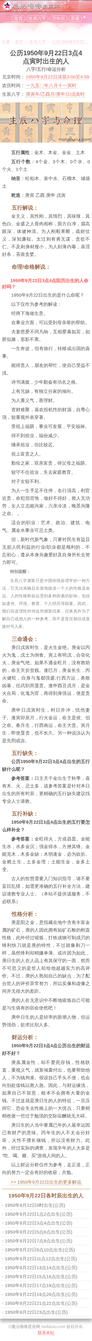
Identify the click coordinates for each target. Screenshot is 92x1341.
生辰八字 (37, 18)
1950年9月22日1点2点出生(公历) (38, 1214)
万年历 (58, 18)
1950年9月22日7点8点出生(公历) (38, 1240)
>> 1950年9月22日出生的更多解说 (45, 1182)
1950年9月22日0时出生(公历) (35, 1205)
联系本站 (46, 1333)
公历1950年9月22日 (70, 42)
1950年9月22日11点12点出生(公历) (41, 1258)
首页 (18, 18)
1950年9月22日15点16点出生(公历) (41, 1276)
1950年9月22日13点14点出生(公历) (41, 1267)
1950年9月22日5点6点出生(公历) (38, 1232)
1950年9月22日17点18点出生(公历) (41, 1285)
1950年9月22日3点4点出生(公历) (38, 1223)
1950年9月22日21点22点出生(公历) (41, 1303)
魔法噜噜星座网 (26, 1326)
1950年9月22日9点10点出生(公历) (40, 1249)
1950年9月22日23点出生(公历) (36, 1312)
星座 (75, 18)
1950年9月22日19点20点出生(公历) (41, 1294)
